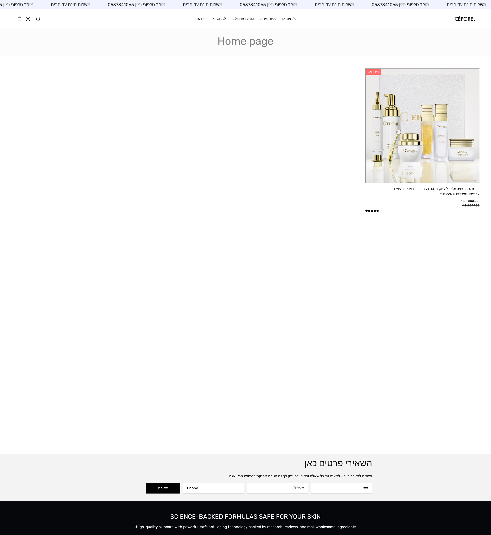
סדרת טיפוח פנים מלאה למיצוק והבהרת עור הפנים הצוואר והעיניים (436, 189)
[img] (372, 211)
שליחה (163, 488)
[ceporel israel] (465, 19)
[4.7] (422, 211)
